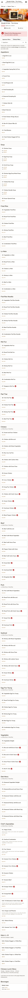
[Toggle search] (26, 42)
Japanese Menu (6, 39)
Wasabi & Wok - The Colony (14, 1)
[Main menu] (2, 2)
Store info (8, 28)
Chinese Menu (16, 39)
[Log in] (26, 2)
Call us (21, 28)
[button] (14, 57)
